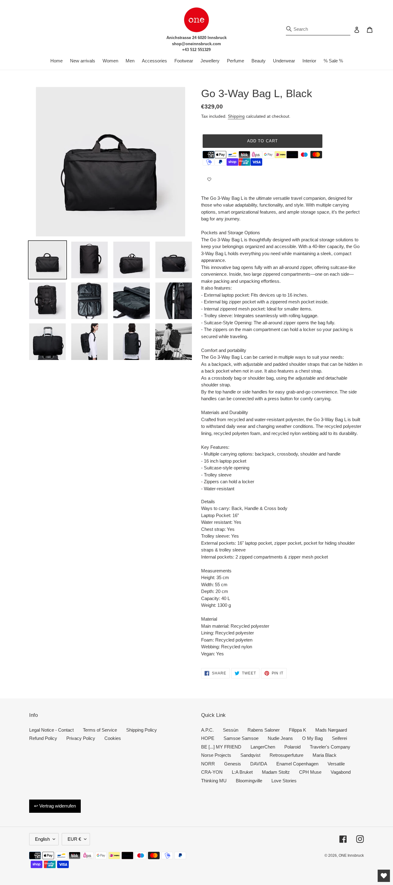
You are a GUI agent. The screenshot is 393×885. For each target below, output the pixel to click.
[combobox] (318, 29)
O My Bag (312, 738)
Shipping (236, 116)
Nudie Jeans (280, 738)
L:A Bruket (242, 772)
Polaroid (292, 746)
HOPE (207, 738)
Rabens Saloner (263, 730)
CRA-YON (212, 772)
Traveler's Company (330, 746)
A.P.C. (207, 730)
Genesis (232, 763)
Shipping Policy (141, 730)
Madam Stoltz (276, 772)
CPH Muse (310, 772)
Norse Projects (216, 755)
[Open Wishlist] (384, 876)
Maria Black (325, 755)
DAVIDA (258, 763)
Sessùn (230, 730)
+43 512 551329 (196, 49)
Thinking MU (214, 780)
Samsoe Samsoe (241, 738)
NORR (208, 763)
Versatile (336, 763)
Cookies (112, 738)
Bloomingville (249, 780)
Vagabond (341, 772)
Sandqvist (250, 755)
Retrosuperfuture (286, 755)
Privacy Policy (80, 738)
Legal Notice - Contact (51, 730)
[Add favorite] (209, 179)
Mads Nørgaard (331, 730)
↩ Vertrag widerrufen (55, 805)
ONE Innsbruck (351, 855)
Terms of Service (100, 730)
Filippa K (297, 730)
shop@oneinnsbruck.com (196, 43)
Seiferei (339, 738)
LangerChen (263, 746)
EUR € (74, 839)
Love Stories (284, 780)
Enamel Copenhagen (297, 763)
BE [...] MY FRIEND (221, 746)
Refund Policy (43, 738)
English (42, 839)
